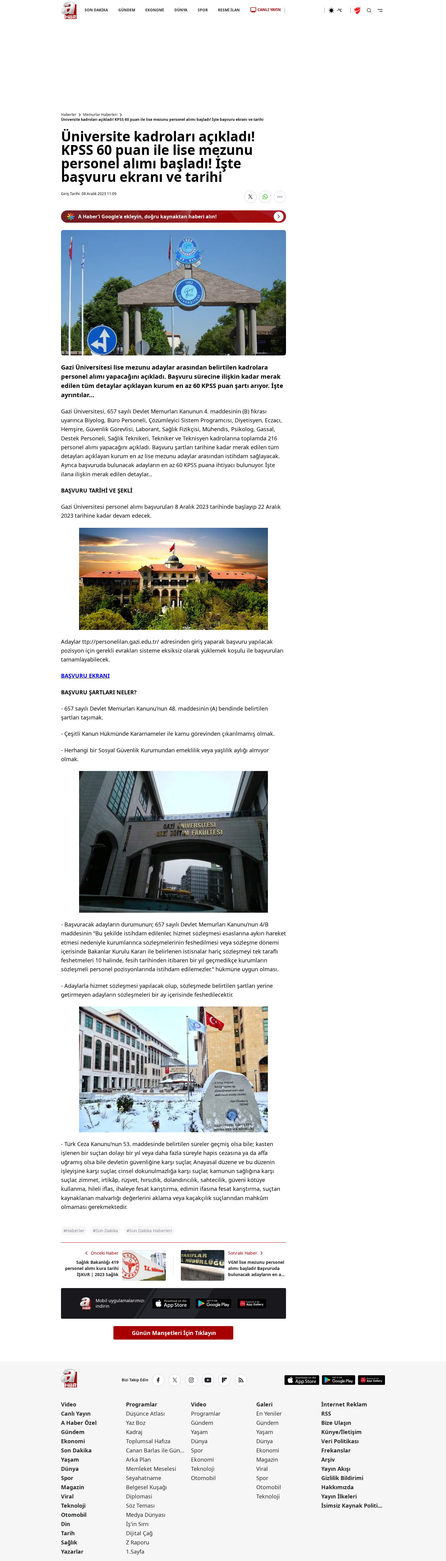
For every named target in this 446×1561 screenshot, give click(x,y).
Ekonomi (73, 1441)
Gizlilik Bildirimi (342, 1478)
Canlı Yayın (76, 1413)
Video (68, 1404)
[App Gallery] (252, 1303)
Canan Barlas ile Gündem (158, 1450)
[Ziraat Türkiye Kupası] (358, 10)
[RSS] (241, 1380)
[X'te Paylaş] (250, 197)
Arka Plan (138, 1459)
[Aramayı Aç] (369, 10)
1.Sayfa (135, 1551)
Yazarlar (72, 1551)
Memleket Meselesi (151, 1468)
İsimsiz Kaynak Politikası (353, 1505)
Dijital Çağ (139, 1533)
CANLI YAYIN (269, 9)
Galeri (264, 1404)
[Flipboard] (224, 1380)
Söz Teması (140, 1505)
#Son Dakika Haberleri (149, 1230)
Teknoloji (73, 1505)
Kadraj (134, 1432)
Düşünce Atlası (145, 1413)
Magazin (72, 1487)
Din (65, 1524)
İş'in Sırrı (137, 1524)
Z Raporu (137, 1542)
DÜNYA (180, 10)
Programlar (141, 1404)
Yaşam (70, 1459)
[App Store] (171, 1303)
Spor (67, 1478)
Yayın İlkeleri (339, 1496)
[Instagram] (191, 1380)
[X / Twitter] (175, 1380)
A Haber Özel (79, 1422)
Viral (67, 1496)
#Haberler (73, 1230)
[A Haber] (69, 10)
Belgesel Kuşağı (146, 1487)
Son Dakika (76, 1450)
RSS (326, 1413)
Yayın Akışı (335, 1468)
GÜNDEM (126, 10)
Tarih (68, 1533)
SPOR (202, 10)
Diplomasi (139, 1496)
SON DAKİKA (96, 10)
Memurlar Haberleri (100, 114)
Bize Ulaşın (336, 1422)
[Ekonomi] (304, 10)
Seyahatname (143, 1478)
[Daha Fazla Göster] (280, 197)
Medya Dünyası (146, 1514)
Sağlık (69, 1542)
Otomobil (73, 1514)
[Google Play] (213, 1303)
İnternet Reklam (344, 1404)
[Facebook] (158, 1380)
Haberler (68, 114)
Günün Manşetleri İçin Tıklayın (174, 1333)
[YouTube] (208, 1380)
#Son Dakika (105, 1230)
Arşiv (328, 1459)
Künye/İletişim (341, 1432)
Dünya (70, 1468)
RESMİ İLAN (229, 10)
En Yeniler (269, 1413)
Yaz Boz (135, 1422)
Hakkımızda (337, 1487)
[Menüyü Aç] (380, 10)
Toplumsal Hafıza (148, 1441)
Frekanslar (336, 1450)
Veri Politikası (340, 1441)
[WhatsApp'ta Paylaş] (265, 197)
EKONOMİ (154, 10)
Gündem (73, 1432)
